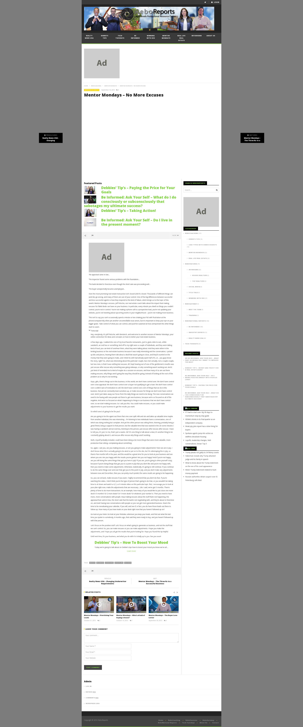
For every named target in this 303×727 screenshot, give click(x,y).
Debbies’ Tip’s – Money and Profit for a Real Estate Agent (202, 369)
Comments (92, 698)
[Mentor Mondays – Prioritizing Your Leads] (99, 604)
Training (193, 315)
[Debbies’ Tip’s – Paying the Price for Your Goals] (91, 189)
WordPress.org (93, 703)
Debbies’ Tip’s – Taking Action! (128, 210)
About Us (211, 36)
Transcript (94, 331)
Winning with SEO (151, 37)
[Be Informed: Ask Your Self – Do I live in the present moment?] (91, 222)
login (216, 2)
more (174, 235)
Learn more (131, 551)
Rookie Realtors (199, 275)
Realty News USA (89, 37)
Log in (88, 686)
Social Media (194, 287)
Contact (215, 723)
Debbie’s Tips (104, 37)
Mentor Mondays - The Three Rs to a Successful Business (155, 581)
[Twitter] (205, 2)
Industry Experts (196, 332)
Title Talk (193, 292)
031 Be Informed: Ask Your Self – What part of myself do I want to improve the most (202, 360)
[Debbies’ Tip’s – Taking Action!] (91, 212)
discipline (119, 563)
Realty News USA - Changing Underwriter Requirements (107, 581)
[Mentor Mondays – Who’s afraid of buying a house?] (131, 604)
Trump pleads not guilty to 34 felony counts (202, 452)
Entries (91, 692)
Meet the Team (195, 309)
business (100, 563)
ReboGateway (191, 304)
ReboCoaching (96, 86)
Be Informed (135, 37)
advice (92, 563)
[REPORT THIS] (92, 235)
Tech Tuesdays (120, 37)
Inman (194, 408)
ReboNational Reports (195, 321)
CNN (193, 448)
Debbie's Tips (194, 239)
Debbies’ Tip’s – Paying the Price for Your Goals (138, 189)
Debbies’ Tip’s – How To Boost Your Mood (131, 542)
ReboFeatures (191, 264)
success (128, 563)
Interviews (197, 36)
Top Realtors (198, 281)
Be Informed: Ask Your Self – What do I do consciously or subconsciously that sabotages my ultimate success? (130, 201)
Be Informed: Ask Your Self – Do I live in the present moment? (136, 222)
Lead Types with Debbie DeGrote (203, 245)
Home (86, 86)
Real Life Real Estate (181, 38)
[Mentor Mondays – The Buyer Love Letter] (164, 604)
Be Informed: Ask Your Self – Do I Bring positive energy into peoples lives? (201, 377)
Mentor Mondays (166, 37)
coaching (109, 563)
